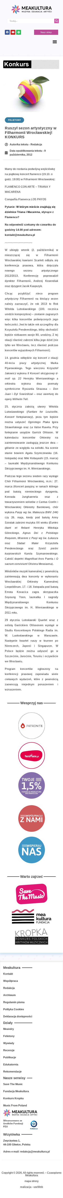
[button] (54, 41)
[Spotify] (18, 32)
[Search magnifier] (56, 21)
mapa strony (32, 1181)
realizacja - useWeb (31, 1187)
